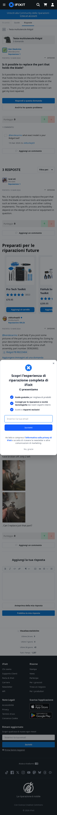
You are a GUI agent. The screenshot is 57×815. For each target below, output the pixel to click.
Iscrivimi (29, 427)
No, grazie (28, 449)
